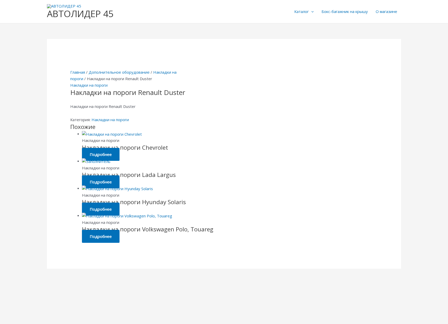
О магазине (386, 11)
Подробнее (101, 154)
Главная (77, 72)
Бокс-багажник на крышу (344, 11)
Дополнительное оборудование (119, 72)
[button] (311, 11)
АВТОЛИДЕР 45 (80, 14)
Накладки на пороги (89, 85)
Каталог (301, 11)
